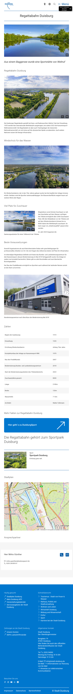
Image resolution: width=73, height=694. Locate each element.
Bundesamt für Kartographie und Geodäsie (50, 529)
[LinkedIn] (18, 682)
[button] (65, 489)
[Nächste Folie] (67, 292)
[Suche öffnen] (54, 4)
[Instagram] (8, 682)
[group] (36, 506)
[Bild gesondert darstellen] (62, 116)
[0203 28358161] (61, 554)
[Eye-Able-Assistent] (45, 4)
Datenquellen (66, 529)
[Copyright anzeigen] (66, 54)
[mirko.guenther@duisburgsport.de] (67, 554)
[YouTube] (11, 682)
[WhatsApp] (14, 682)
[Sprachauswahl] (49, 4)
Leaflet (37, 529)
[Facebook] (5, 682)
